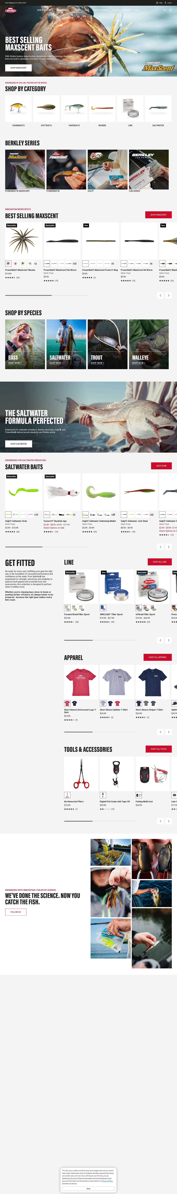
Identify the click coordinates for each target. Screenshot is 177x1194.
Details (33, 3)
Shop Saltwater (18, 444)
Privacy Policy (107, 1181)
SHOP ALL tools (159, 749)
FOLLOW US (15, 912)
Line (87, 10)
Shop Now (161, 466)
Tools (115, 10)
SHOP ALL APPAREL (158, 657)
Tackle (77, 10)
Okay (88, 1189)
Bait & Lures (63, 10)
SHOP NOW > (15, 363)
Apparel (127, 10)
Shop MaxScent (18, 68)
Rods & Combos (100, 10)
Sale (137, 10)
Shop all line (160, 562)
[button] (160, 295)
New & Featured (45, 10)
